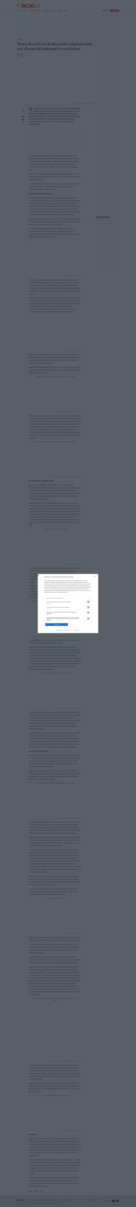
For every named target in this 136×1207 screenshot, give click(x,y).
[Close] (95, 576)
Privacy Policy (76, 630)
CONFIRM (56, 624)
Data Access (68, 630)
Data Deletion (59, 630)
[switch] (87, 602)
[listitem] (68, 598)
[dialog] (68, 603)
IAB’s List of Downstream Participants (83, 590)
